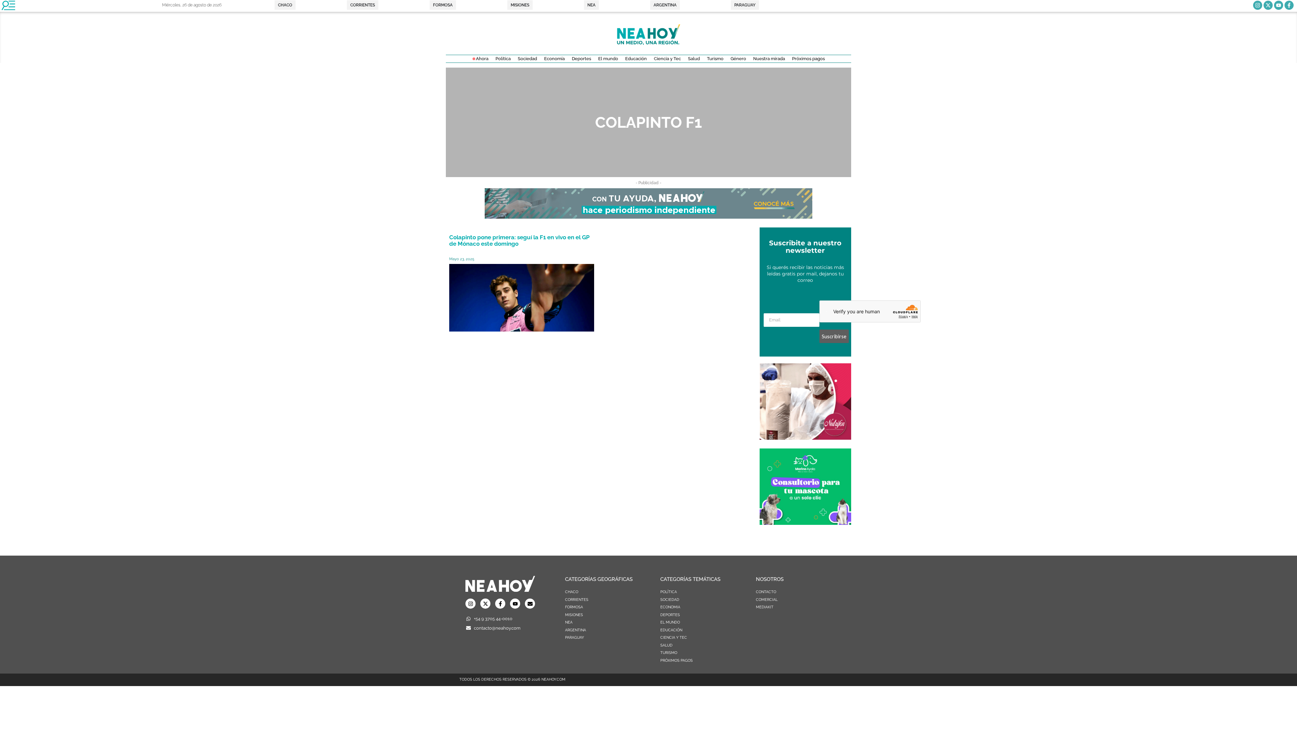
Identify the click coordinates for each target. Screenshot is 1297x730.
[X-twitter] (1268, 5)
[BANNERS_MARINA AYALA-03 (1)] (805, 522)
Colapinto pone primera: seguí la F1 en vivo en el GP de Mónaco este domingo (519, 240)
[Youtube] (1278, 5)
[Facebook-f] (1289, 5)
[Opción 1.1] (648, 216)
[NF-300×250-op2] (805, 437)
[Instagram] (1257, 5)
